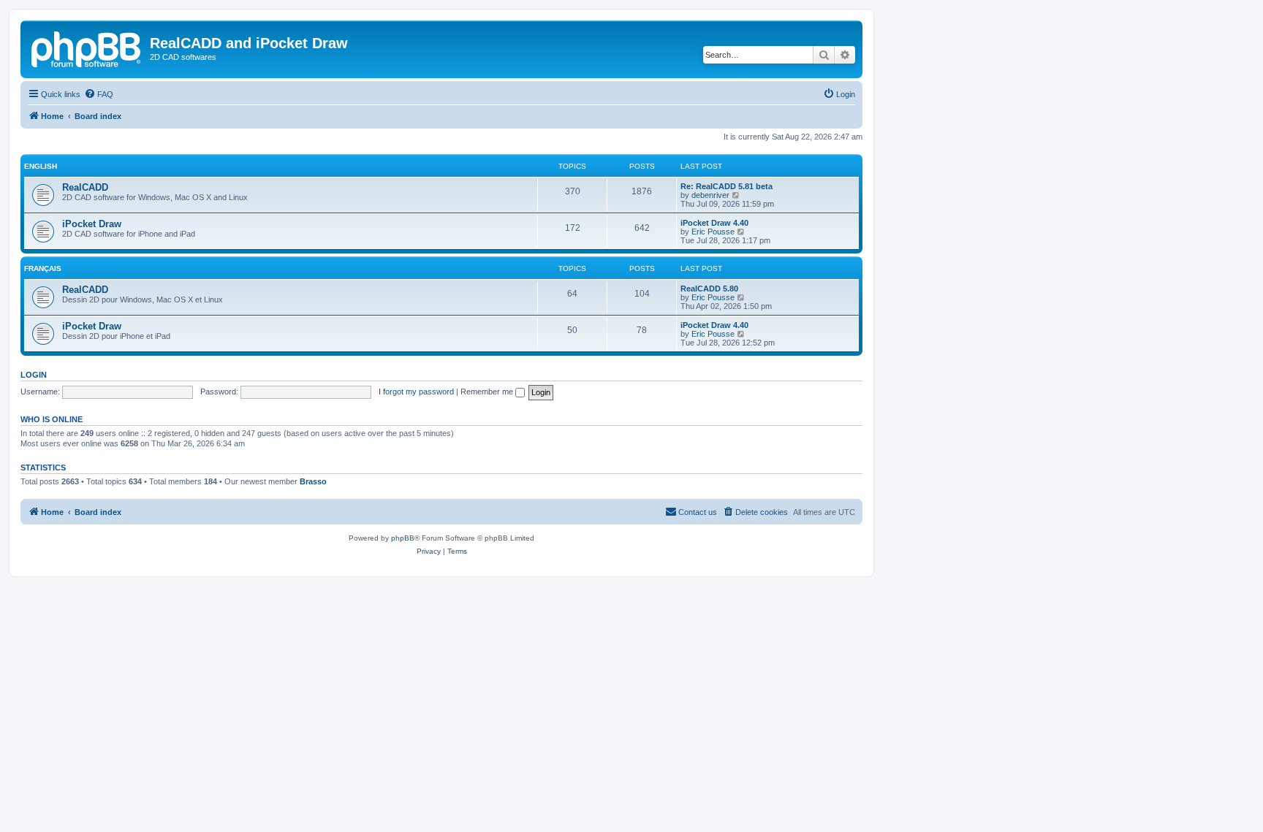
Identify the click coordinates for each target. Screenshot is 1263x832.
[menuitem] (98, 94)
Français (42, 268)
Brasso (313, 481)
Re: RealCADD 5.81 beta (726, 186)
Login (33, 374)
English (40, 166)
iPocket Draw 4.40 (714, 222)
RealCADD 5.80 (709, 288)
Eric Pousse (713, 231)
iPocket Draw (91, 223)
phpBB (402, 538)
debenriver (710, 195)
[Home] (87, 47)
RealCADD (85, 187)
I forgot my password (416, 391)
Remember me (487, 391)
